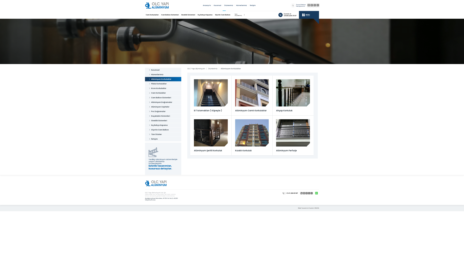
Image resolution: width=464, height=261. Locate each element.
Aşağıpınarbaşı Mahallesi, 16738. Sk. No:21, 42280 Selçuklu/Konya (161, 199)
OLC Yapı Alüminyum (196, 69)
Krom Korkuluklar (158, 88)
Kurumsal (217, 5)
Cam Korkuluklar (152, 15)
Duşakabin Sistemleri (160, 116)
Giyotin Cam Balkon (222, 15)
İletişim (253, 5)
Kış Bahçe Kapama (205, 15)
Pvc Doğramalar (158, 111)
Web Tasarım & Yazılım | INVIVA (308, 208)
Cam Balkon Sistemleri (170, 15)
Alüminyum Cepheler (160, 107)
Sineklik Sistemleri (188, 15)
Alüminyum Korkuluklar (161, 79)
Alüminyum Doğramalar (161, 102)
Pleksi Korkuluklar (159, 84)
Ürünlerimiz (228, 5)
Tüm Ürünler (156, 134)
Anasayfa (207, 5)
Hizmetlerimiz (241, 5)
